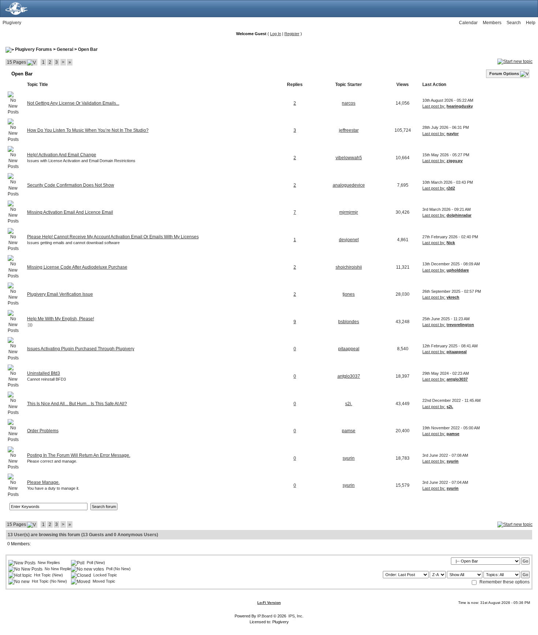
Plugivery (12, 22)
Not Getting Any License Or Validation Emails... (73, 103)
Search (514, 22)
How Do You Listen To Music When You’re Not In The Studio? (88, 130)
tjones (349, 294)
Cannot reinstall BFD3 (46, 379)
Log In (275, 33)
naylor (453, 133)
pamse (348, 430)
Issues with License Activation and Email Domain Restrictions (81, 160)
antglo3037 (348, 376)
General (65, 49)
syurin (349, 458)
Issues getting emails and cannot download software (73, 242)
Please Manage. (43, 482)
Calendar (468, 22)
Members (492, 22)
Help (530, 22)
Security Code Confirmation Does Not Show (70, 185)
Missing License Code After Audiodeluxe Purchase (77, 267)
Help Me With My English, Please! (60, 318)
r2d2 (451, 188)
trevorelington (460, 324)
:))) (30, 324)
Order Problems (43, 430)
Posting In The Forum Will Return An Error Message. (78, 455)
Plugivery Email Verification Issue (60, 294)
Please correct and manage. (52, 461)
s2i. (348, 403)
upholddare (458, 270)
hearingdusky (460, 106)
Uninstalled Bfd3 (43, 373)
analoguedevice (349, 185)
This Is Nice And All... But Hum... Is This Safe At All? (77, 403)
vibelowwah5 (349, 157)
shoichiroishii (349, 267)
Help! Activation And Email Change (61, 154)
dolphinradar (459, 215)
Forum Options (504, 73)
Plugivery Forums (33, 49)
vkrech (453, 297)
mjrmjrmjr (348, 212)
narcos (348, 103)
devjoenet (349, 239)
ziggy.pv (455, 160)
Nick (451, 242)
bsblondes (348, 321)
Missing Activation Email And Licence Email (70, 212)
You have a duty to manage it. (53, 488)
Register (291, 33)
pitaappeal (348, 348)
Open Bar (88, 49)
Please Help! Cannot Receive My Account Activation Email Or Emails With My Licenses (113, 236)
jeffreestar (349, 130)
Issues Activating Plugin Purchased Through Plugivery (80, 348)
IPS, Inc (295, 616)
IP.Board (264, 616)
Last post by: (433, 106)
